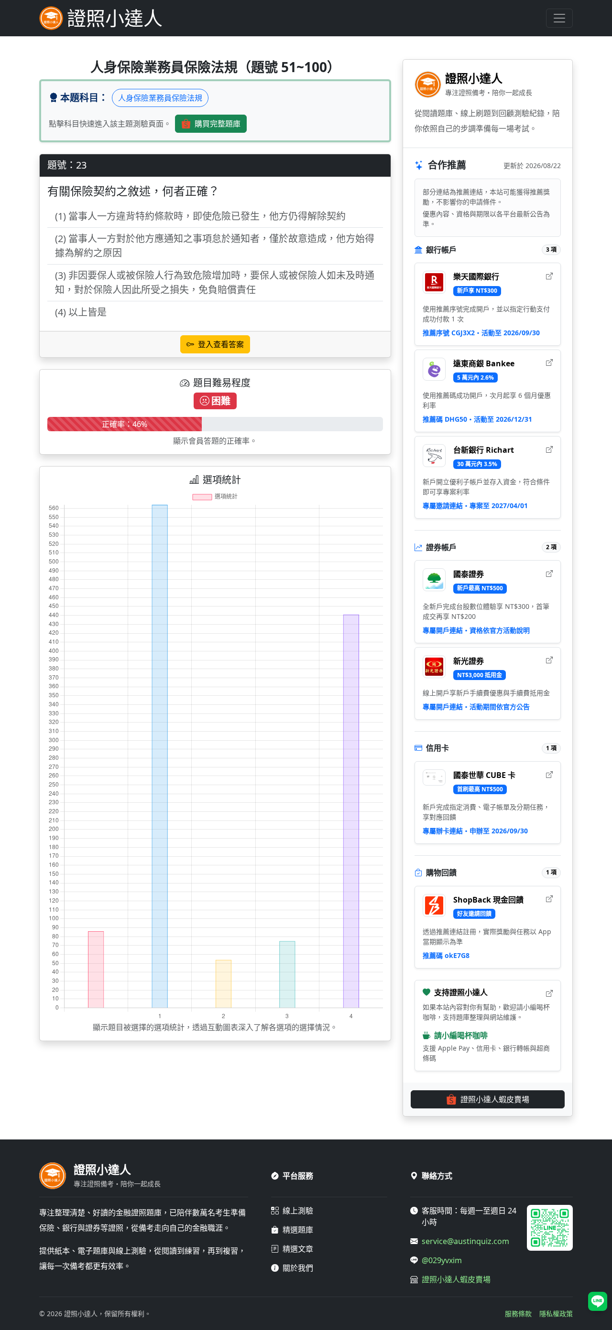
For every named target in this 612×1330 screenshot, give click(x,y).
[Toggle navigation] (559, 18)
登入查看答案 (221, 344)
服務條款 (518, 1313)
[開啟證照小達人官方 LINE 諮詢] (597, 1301)
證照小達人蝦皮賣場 (494, 1099)
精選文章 (298, 1249)
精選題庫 (298, 1229)
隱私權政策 (556, 1313)
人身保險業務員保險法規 (160, 98)
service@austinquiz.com (465, 1241)
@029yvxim (442, 1260)
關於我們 (298, 1268)
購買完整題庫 (217, 123)
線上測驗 (298, 1210)
